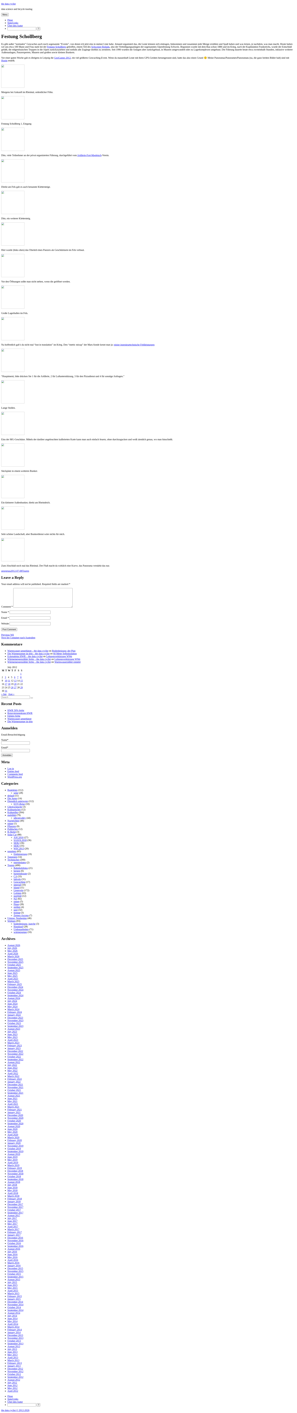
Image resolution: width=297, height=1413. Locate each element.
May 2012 (12, 1388)
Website (5, 623)
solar (16, 793)
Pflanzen (11, 826)
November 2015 (15, 1271)
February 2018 (14, 1198)
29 (21, 687)
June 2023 (12, 1034)
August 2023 (13, 1029)
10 (6, 680)
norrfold (18, 896)
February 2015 (14, 1296)
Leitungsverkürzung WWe (59, 656)
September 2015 (15, 1276)
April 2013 (12, 1357)
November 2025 (15, 962)
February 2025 (14, 984)
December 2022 (15, 1051)
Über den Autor (15, 25)
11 (9, 680)
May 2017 (12, 1224)
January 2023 (14, 1048)
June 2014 (12, 1318)
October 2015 (14, 1274)
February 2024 (14, 1012)
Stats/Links (12, 23)
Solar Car (12, 834)
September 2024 (15, 995)
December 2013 (15, 1335)
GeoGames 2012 (62, 57)
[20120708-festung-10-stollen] (12, 402)
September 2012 (15, 1377)
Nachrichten (13, 820)
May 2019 (12, 1159)
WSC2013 (19, 848)
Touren (25, 571)
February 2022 (14, 1079)
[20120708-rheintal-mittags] (12, 560)
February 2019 (14, 1168)
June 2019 (12, 1157)
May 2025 (12, 976)
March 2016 (13, 1263)
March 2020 (13, 1137)
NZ (15, 898)
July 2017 (12, 1218)
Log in (10, 768)
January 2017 (14, 1235)
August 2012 (13, 1379)
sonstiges (11, 851)
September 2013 (15, 1343)
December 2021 (15, 1084)
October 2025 (14, 964)
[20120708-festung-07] (12, 308)
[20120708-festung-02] (12, 150)
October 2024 (14, 992)
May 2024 (12, 1006)
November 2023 (15, 1020)
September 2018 (15, 1179)
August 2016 (13, 1249)
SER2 (16, 843)
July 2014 (12, 1315)
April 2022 (12, 1073)
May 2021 (12, 1101)
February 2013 (14, 1363)
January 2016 (14, 1265)
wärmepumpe (20, 932)
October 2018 (14, 1176)
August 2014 (13, 1313)
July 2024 (12, 1001)
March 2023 (13, 1042)
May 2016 (12, 1257)
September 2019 (15, 1151)
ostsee (10, 823)
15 (21, 680)
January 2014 (14, 1332)
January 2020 (14, 1143)
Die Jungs (12, 798)
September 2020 (15, 1123)
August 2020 (13, 1126)
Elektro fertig (13, 716)
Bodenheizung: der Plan (63, 650)
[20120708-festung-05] (12, 244)
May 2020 (12, 1132)
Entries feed (13, 771)
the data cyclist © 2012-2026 (15, 1410)
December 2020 (15, 1115)
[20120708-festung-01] (12, 118)
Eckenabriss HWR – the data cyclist (25, 656)
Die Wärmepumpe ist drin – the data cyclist (28, 653)
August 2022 (13, 1062)
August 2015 (13, 1279)
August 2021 (13, 1095)
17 (6, 684)
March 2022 (13, 1076)
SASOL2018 (20, 840)
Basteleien (12, 790)
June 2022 (12, 1068)
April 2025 (12, 978)
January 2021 (14, 1112)
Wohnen (11, 921)
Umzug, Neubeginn (17, 918)
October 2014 (14, 1307)
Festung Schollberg (56, 46)
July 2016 (12, 1251)
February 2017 (14, 1232)
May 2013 (12, 1354)
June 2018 (12, 1187)
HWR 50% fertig (15, 710)
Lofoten (17, 893)
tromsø (17, 912)
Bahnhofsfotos (21, 868)
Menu (4, 14)
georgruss (6, 571)
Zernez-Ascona (21, 915)
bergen (17, 871)
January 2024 (14, 1015)
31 (6, 691)
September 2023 (15, 1026)
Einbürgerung (20, 854)
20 (15, 684)
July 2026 (12, 948)
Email (5, 618)
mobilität (11, 815)
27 (15, 687)
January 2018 (14, 1201)
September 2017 (15, 1212)
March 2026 (13, 956)
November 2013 (15, 1338)
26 (12, 687)
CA (15, 876)
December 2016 (15, 1237)
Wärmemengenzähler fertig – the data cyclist (29, 659)
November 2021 (15, 1087)
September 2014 (15, 1310)
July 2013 (12, 1349)
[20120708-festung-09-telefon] (12, 371)
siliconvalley (20, 818)
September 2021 (15, 1093)
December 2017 (15, 1204)
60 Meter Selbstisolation (65, 653)
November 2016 (15, 1240)
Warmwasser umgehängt (19, 718)
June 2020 (12, 1129)
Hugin (4, 60)
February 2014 (14, 1329)
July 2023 (12, 1031)
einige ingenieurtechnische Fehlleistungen (134, 344)
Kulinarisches (14, 809)
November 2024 (15, 990)
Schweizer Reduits (100, 46)
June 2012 (12, 1385)
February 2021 (14, 1109)
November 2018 (15, 1173)
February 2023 (14, 1045)
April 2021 (12, 1104)
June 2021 (12, 1098)
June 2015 (12, 1285)
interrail (17, 884)
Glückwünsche (14, 806)
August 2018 (13, 1182)
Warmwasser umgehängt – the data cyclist (27, 650)
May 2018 (12, 1190)
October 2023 (14, 1023)
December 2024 (15, 987)
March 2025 (13, 981)
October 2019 (14, 1148)
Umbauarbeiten (21, 929)
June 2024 (12, 1003)
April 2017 (12, 1226)
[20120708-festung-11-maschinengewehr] (12, 434)
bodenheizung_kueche (25, 923)
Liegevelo (18, 890)
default (10, 795)
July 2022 (12, 1065)
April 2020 (12, 1134)
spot (16, 910)
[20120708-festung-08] (12, 339)
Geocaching (19, 882)
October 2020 (14, 1120)
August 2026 (13, 945)
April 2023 (12, 1040)
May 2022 (12, 1070)
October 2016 (14, 1243)
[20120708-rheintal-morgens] (12, 87)
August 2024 (13, 998)
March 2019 (13, 1165)
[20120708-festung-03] (12, 181)
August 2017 (13, 1215)
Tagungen (12, 857)
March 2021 (13, 1107)
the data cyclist (8, 3)
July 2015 (12, 1282)
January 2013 (14, 1366)
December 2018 (15, 1171)
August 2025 (13, 970)
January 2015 (14, 1299)
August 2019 (13, 1154)
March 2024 (13, 1009)
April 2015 (12, 1290)
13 (15, 680)
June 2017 (12, 1221)
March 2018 (13, 1196)
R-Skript (11, 832)
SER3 (16, 845)
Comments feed (15, 774)
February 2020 (14, 1140)
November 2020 (15, 1118)
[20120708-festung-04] (12, 213)
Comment (7, 606)
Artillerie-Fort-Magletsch (89, 155)
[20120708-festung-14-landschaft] (12, 529)
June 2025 (12, 973)
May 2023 (12, 1037)
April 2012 (12, 1391)
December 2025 (15, 959)
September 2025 (15, 967)
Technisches (13, 859)
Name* (4, 740)
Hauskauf (18, 926)
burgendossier (20, 873)
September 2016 (15, 1246)
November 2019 (15, 1146)
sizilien (17, 907)
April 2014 (12, 1324)
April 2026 (12, 953)
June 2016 (12, 1254)
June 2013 (12, 1352)
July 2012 (12, 1382)
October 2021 (14, 1090)
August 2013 (13, 1346)
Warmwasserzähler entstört (67, 662)
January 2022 (14, 1081)
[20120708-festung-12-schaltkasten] (12, 465)
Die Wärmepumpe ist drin (20, 721)
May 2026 (12, 951)
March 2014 (13, 1327)
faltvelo (17, 879)
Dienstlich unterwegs (17, 801)
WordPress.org (14, 777)
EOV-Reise (19, 804)
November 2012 (15, 1371)
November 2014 (15, 1304)
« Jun (3, 694)
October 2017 (14, 1210)
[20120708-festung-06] (12, 276)
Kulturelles (12, 812)
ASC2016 (19, 837)
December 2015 (15, 1268)
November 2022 (15, 1054)
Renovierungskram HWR (19, 713)
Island (16, 887)
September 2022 (15, 1059)
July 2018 (12, 1185)
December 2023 (15, 1017)
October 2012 (14, 1374)
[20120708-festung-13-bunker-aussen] (12, 497)
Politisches (12, 829)
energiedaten (20, 862)
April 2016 (12, 1260)
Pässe (10, 20)
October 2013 (14, 1340)
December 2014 (15, 1301)
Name (5, 612)
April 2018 (12, 1193)
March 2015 (13, 1293)
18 (9, 684)
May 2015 (12, 1288)
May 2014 (12, 1321)
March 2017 (13, 1229)
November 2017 (15, 1207)
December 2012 (15, 1368)
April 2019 (12, 1162)
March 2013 (13, 1360)
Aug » (11, 694)
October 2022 (14, 1056)
